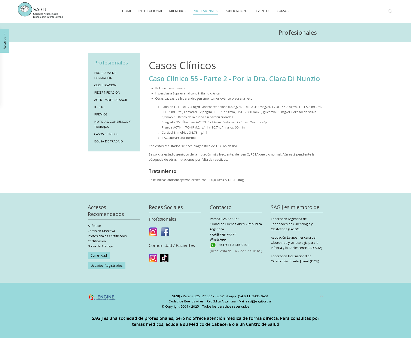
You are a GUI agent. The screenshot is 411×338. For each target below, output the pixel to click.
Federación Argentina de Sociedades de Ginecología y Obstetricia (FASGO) (292, 224)
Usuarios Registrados (107, 265)
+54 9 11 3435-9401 (233, 244)
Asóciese (94, 225)
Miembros (177, 11)
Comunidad (99, 255)
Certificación (105, 85)
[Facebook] (165, 233)
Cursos (283, 11)
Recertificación (107, 92)
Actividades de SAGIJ (110, 100)
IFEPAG (99, 107)
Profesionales (205, 11)
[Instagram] (153, 233)
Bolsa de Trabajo (108, 141)
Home (127, 11)
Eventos (263, 11)
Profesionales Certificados (107, 236)
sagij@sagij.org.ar (223, 234)
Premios (100, 114)
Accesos (4, 42)
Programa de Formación (105, 75)
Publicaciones (237, 11)
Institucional (150, 11)
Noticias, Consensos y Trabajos (112, 124)
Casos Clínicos (106, 134)
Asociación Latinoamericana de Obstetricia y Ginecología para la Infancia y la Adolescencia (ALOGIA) (296, 242)
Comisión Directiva (101, 231)
